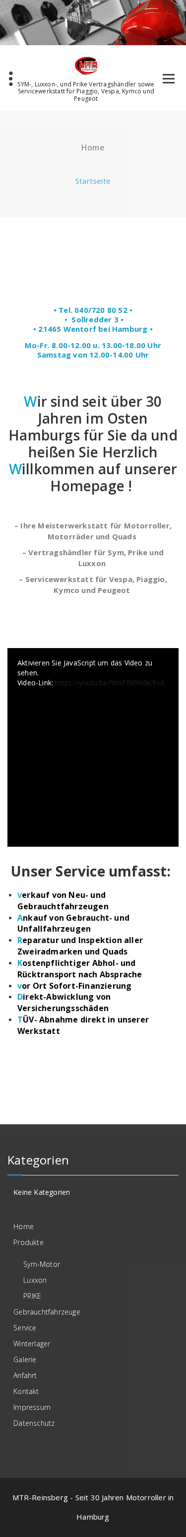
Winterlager (31, 1343)
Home (23, 1226)
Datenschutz (34, 1423)
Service (24, 1327)
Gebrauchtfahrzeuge (46, 1312)
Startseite (93, 181)
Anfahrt (25, 1375)
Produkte (28, 1242)
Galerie (24, 1359)
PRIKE (32, 1296)
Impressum (32, 1407)
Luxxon (35, 1280)
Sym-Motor (41, 1264)
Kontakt (26, 1391)
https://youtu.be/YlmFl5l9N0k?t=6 (109, 682)
